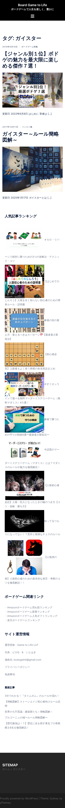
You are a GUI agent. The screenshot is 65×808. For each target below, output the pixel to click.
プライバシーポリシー (17, 666)
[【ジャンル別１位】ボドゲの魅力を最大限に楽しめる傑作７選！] (32, 89)
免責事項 (10, 674)
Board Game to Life (32, 5)
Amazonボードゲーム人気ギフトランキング (32, 615)
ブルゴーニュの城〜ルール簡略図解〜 (26, 717)
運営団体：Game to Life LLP (21, 644)
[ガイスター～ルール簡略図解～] (32, 169)
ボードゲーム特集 (29, 47)
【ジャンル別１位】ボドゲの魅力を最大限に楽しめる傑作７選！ (30, 60)
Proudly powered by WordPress (19, 798)
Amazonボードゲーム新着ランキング (28, 611)
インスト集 (27, 127)
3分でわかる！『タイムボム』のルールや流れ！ (32, 695)
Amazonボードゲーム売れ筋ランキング (29, 607)
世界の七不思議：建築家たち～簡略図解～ (29, 711)
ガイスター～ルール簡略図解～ (30, 137)
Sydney (54, 798)
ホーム (6, 769)
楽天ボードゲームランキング (23, 620)
